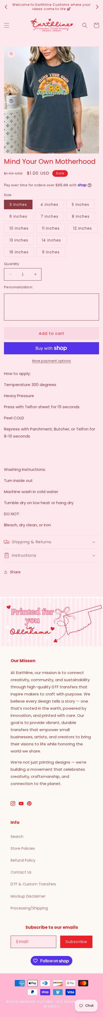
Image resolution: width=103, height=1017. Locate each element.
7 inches (49, 216)
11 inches (51, 228)
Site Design (66, 1002)
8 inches (81, 216)
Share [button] (15, 572)
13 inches (19, 240)
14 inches (51, 240)
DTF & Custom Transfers (33, 884)
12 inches (82, 228)
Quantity (11, 263)
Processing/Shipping (29, 908)
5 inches (80, 204)
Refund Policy (23, 860)
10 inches (19, 228)
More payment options (51, 361)
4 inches (49, 204)
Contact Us (21, 872)
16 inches (19, 252)
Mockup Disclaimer (28, 896)
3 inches (18, 204)
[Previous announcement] (6, 7)
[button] (6, 25)
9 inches (51, 252)
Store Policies (23, 848)
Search (17, 836)
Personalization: (18, 287)
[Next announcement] (97, 7)
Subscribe (76, 941)
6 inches (18, 216)
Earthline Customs (36, 1002)
